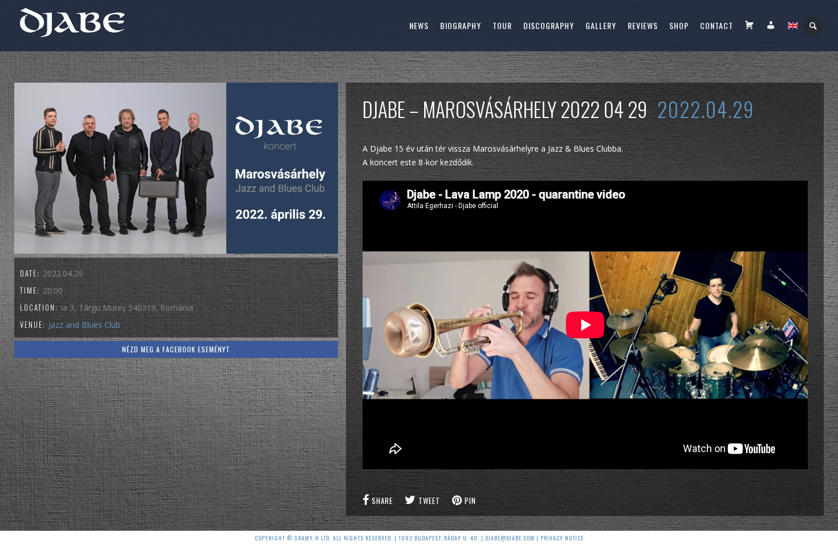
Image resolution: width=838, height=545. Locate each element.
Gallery (600, 25)
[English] (793, 25)
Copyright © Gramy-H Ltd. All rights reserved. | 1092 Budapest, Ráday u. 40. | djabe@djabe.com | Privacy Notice (419, 538)
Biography (460, 25)
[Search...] (814, 26)
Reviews (643, 25)
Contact (716, 25)
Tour (502, 25)
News (419, 25)
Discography (548, 25)
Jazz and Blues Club (84, 324)
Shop (679, 25)
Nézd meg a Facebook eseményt (176, 349)
